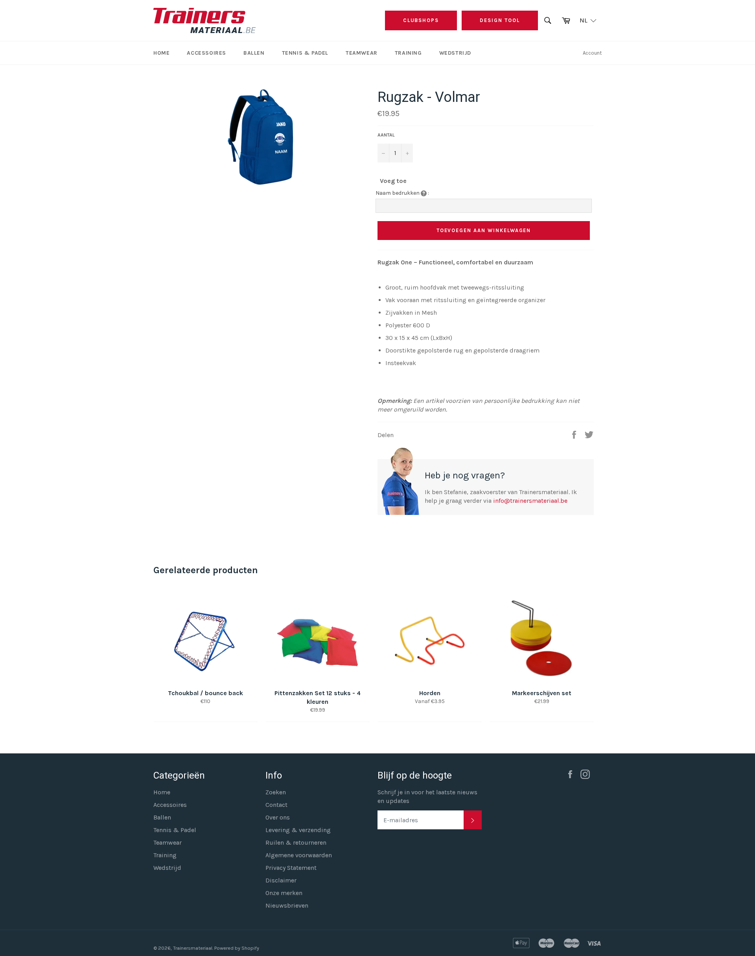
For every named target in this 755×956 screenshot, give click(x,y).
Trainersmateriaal (192, 948)
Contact (276, 804)
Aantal (386, 135)
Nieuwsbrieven (286, 905)
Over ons (277, 817)
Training (408, 53)
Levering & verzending (298, 830)
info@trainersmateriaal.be (530, 500)
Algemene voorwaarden (298, 855)
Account (592, 53)
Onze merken (283, 893)
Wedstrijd (455, 53)
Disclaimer (280, 880)
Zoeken (275, 792)
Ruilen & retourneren (295, 842)
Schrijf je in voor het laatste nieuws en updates (427, 796)
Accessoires (206, 53)
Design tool (499, 20)
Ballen (254, 53)
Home (161, 53)
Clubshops (421, 20)
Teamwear (362, 53)
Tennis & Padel (305, 53)
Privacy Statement (291, 867)
